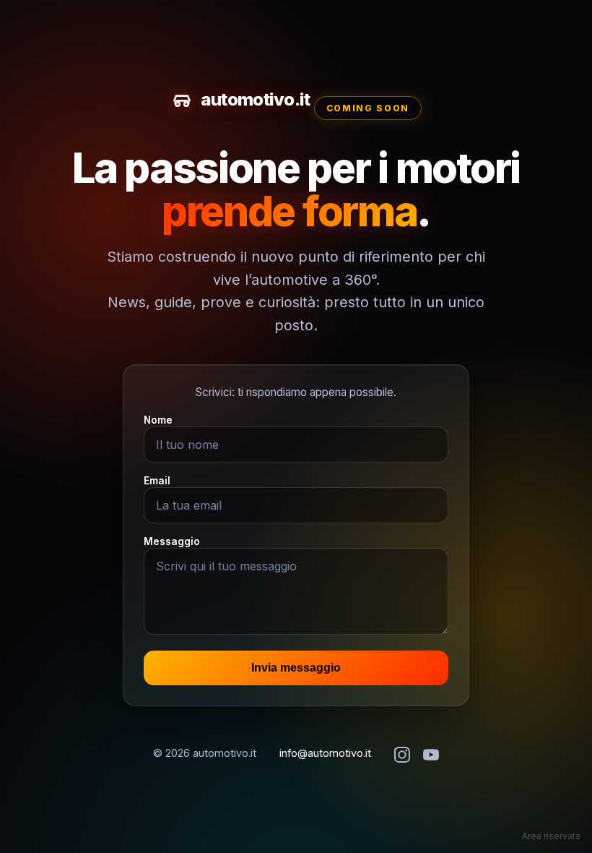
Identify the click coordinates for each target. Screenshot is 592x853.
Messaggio (172, 541)
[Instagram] (402, 756)
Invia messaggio (296, 667)
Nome (158, 420)
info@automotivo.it (325, 753)
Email (157, 480)
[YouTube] (431, 756)
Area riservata (551, 836)
